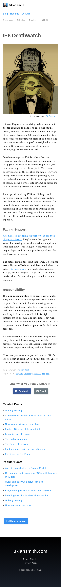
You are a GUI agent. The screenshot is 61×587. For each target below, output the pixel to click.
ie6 (43, 374)
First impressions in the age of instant (25, 449)
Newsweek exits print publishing (22, 424)
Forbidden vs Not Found (18, 454)
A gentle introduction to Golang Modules (26, 468)
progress (19, 374)
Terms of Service (30, 559)
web (48, 374)
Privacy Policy (30, 563)
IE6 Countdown (17, 269)
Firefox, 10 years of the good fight (23, 429)
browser (37, 374)
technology (28, 374)
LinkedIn (34, 20)
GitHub (22, 20)
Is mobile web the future (18, 434)
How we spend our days (18, 505)
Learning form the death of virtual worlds (27, 495)
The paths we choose (16, 439)
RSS (46, 20)
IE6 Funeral (50, 116)
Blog (5, 14)
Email (42, 391)
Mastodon (9, 20)
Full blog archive (16, 521)
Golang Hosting (13, 410)
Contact (26, 14)
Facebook (23, 391)
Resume (14, 14)
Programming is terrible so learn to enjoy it (28, 490)
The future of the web (16, 444)
